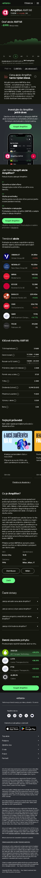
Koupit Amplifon (20, 127)
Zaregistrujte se (6, 61)
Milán (27, 571)
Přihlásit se (28, 3)
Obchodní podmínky (14, 833)
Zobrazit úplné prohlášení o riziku (30, 833)
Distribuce (11, 571)
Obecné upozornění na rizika (10, 842)
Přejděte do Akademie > (22, 482)
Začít (8, 580)
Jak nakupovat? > (31, 69)
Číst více (7, 475)
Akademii (14, 228)
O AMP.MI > (18, 69)
